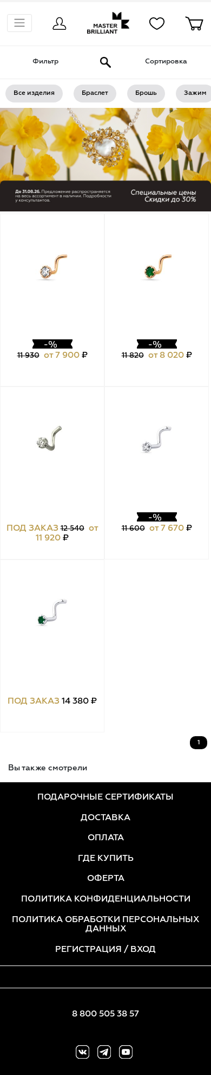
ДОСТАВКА (105, 818)
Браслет (95, 93)
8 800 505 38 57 (105, 1014)
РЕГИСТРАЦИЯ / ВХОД (105, 949)
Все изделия (34, 93)
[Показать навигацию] (19, 23)
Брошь (146, 93)
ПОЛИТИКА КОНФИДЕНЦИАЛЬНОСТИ (105, 899)
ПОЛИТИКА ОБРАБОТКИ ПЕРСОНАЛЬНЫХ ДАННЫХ (105, 925)
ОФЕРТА (105, 878)
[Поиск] (105, 62)
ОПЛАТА (106, 838)
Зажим (195, 93)
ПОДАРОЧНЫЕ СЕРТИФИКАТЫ (105, 797)
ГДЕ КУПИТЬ (106, 858)
